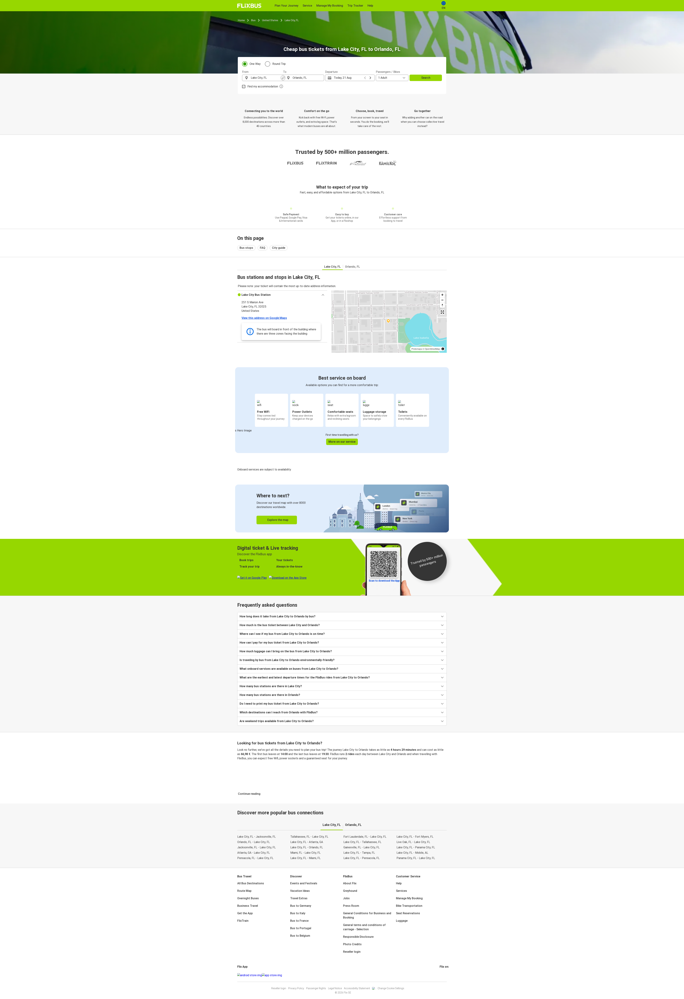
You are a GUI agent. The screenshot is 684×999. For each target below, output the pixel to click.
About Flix (349, 883)
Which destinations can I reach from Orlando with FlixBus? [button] (279, 712)
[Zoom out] (442, 300)
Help (399, 883)
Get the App (245, 913)
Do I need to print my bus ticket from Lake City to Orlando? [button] (279, 703)
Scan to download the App (384, 580)
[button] (282, 295)
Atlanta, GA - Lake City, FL (253, 852)
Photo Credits (352, 944)
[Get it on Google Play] (249, 975)
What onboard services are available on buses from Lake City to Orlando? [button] (289, 668)
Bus (253, 20)
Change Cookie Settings (391, 988)
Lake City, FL (292, 20)
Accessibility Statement (357, 988)
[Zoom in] (442, 294)
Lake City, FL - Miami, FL (305, 858)
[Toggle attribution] (443, 349)
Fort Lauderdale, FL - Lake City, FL (364, 836)
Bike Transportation (409, 905)
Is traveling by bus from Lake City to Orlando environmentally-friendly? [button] (287, 660)
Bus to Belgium (300, 935)
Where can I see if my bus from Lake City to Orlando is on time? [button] (282, 634)
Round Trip (279, 64)
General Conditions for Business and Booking (367, 915)
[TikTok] (445, 975)
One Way (255, 64)
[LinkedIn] (443, 975)
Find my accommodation (262, 86)
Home (241, 20)
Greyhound (350, 891)
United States (270, 20)
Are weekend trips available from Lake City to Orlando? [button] (277, 721)
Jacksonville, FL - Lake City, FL (256, 847)
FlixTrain (242, 920)
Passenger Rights (316, 988)
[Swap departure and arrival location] (283, 77)
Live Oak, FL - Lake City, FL (413, 842)
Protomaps (416, 348)
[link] (342, 508)
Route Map (244, 891)
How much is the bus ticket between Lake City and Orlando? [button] (280, 625)
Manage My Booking (409, 898)
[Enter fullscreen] (442, 312)
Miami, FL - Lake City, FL (305, 852)
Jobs (346, 898)
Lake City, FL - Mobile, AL (412, 852)
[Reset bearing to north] (442, 305)
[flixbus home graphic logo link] (249, 5)
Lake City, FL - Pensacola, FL (361, 858)
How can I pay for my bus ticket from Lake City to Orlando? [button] (279, 642)
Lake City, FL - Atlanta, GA (306, 842)
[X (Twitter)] (444, 975)
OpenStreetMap (432, 348)
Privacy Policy (296, 988)
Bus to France (299, 920)
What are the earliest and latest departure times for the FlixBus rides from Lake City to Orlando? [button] (305, 677)
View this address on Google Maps (264, 318)
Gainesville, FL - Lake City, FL (361, 847)
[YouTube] (442, 975)
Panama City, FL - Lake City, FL (416, 858)
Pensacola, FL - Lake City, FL (255, 858)
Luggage (402, 920)
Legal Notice (335, 988)
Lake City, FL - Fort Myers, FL (415, 836)
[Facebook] (440, 975)
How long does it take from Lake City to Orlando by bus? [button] (277, 616)
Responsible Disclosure (358, 936)
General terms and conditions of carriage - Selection (364, 927)
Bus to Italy (297, 913)
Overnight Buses (248, 898)
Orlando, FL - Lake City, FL (253, 842)
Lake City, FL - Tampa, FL (359, 852)
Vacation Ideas (300, 891)
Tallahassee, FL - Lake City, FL (309, 836)
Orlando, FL (352, 266)
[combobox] (266, 78)
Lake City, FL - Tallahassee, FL (362, 842)
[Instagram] (441, 975)
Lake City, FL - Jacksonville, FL (256, 836)
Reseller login (352, 951)
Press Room (351, 905)
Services (401, 891)
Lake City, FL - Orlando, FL (306, 847)
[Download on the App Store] (272, 975)
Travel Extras (298, 898)
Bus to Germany (300, 905)
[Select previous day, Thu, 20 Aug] (365, 78)
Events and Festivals (303, 883)
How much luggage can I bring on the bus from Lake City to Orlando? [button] (286, 651)
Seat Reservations (408, 913)
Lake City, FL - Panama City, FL (416, 847)
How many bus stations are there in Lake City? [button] (271, 686)
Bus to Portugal (300, 928)
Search (425, 77)
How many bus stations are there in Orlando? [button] (270, 695)
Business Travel (247, 905)
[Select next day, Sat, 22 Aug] (370, 78)
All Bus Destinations (250, 883)
